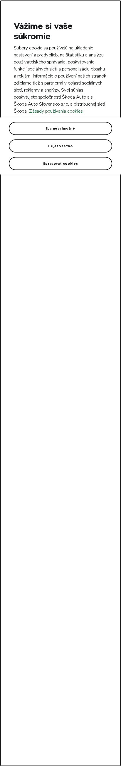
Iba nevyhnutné (60, 128)
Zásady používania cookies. (56, 110)
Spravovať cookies (60, 163)
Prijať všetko (60, 146)
